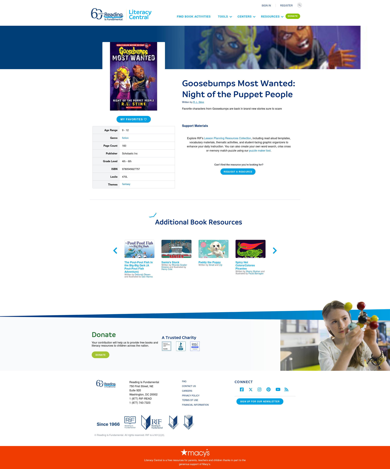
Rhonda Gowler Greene (174, 265)
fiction (125, 138)
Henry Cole (166, 269)
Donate (101, 354)
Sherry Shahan (253, 271)
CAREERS (187, 390)
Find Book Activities (194, 16)
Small (211, 264)
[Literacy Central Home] (140, 9)
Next (275, 250)
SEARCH (299, 5)
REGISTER (286, 5)
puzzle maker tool (260, 150)
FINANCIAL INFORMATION (195, 404)
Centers (245, 16)
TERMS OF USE (191, 400)
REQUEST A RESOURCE (238, 171)
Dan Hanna (147, 276)
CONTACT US (190, 386)
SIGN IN (266, 5)
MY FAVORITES (132, 119)
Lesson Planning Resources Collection (227, 138)
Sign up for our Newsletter (260, 401)
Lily (220, 264)
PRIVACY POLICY (190, 395)
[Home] (109, 9)
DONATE (293, 16)
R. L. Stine (198, 102)
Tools (223, 16)
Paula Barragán (256, 273)
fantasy (126, 184)
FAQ (184, 381)
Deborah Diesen (143, 274)
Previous (115, 250)
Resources (270, 16)
